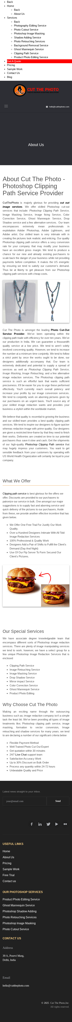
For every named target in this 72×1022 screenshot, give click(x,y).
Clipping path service (14, 493)
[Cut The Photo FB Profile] (31, 824)
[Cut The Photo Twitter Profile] (48, 824)
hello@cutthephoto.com (16, 985)
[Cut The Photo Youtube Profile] (56, 824)
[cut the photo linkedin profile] (40, 824)
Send (58, 801)
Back (10, 1)
